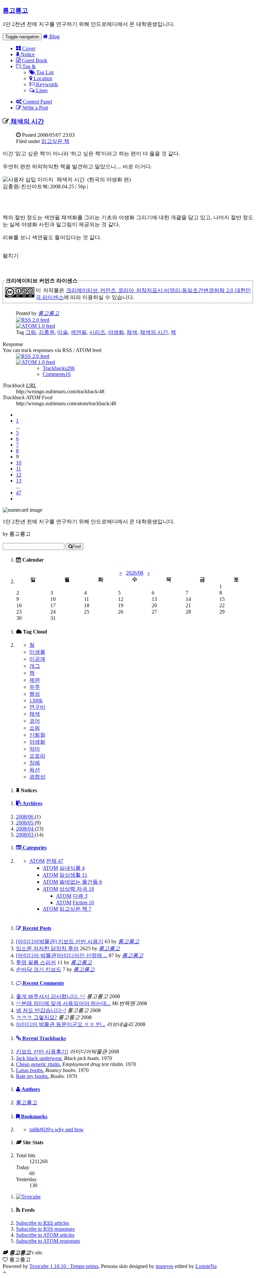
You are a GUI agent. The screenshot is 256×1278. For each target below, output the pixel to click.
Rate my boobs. (32, 1076)
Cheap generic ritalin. (38, 1064)
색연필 (79, 332)
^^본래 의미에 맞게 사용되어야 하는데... (63, 1003)
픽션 (34, 770)
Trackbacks (59, 368)
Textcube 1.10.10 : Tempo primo (63, 1266)
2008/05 (25, 822)
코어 (34, 721)
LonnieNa (206, 1266)
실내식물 (72, 868)
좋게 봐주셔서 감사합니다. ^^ (50, 996)
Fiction (83, 902)
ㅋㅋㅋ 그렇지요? (36, 1017)
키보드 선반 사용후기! (42, 1051)
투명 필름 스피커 (36, 962)
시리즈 (97, 332)
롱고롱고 (15, 10)
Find (76, 546)
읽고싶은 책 (55, 141)
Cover (28, 48)
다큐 (80, 896)
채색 (132, 332)
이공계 (37, 659)
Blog (54, 36)
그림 (30, 332)
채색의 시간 (26, 121)
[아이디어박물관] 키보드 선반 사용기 (59, 941)
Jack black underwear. (39, 1058)
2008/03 (25, 834)
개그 (34, 666)
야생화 (116, 332)
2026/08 (134, 573)
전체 (54, 861)
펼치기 (11, 256)
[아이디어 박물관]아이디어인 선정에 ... (61, 955)
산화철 (37, 735)
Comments (57, 374)
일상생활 (73, 875)
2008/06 (25, 817)
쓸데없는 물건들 (80, 882)
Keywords (46, 84)
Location (42, 78)
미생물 (37, 652)
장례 (34, 763)
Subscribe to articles (42, 1223)
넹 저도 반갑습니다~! (41, 1010)
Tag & (28, 66)
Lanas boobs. (30, 1070)
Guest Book (34, 60)
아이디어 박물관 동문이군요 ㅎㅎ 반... (60, 1024)
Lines (41, 90)
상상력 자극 (76, 889)
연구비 (37, 707)
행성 (34, 694)
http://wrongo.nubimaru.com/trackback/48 (60, 391)
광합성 (37, 777)
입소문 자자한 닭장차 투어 (47, 948)
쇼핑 (34, 728)
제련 (34, 680)
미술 (62, 332)
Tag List (44, 72)
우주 (34, 687)
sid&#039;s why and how (56, 1129)
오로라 (37, 756)
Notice (27, 54)
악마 (34, 749)
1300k (36, 700)
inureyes (164, 1266)
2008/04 (25, 828)
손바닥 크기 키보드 (38, 969)
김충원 (47, 332)
